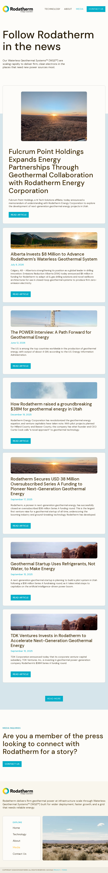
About (68, 9)
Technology (52, 9)
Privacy (57, 870)
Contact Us (96, 9)
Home (16, 828)
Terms (64, 870)
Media (79, 9)
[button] (54, 699)
